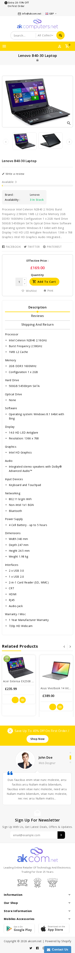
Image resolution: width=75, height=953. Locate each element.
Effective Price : (38, 260)
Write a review (14, 174)
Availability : (12, 200)
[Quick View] (22, 700)
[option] (25, 141)
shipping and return (37, 324)
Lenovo (35, 194)
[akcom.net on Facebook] (37, 948)
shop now (37, 739)
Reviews (37, 316)
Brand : (9, 194)
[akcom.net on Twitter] (31, 948)
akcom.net (35, 941)
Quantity (37, 275)
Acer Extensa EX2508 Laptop (22, 681)
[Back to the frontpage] (37, 60)
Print (49, 290)
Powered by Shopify (58, 941)
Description (37, 307)
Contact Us (59, 949)
